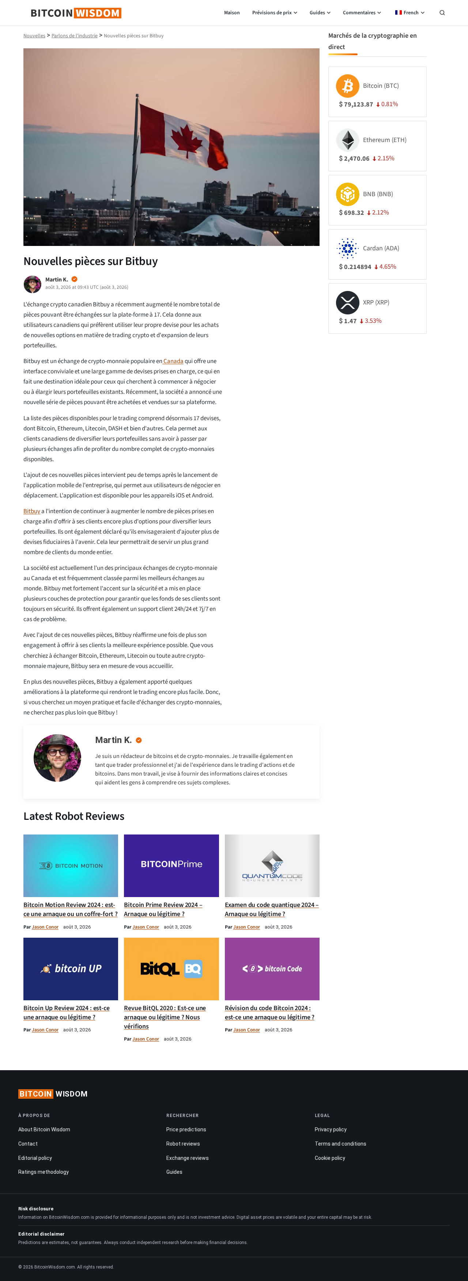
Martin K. (113, 740)
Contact (28, 1144)
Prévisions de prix (272, 12)
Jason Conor (45, 926)
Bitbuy (31, 511)
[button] (442, 13)
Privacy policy (331, 1129)
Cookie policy (330, 1158)
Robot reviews (183, 1144)
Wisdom (54, 1094)
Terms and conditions (340, 1144)
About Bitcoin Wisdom (44, 1129)
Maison (232, 12)
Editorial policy (35, 1158)
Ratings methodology (43, 1172)
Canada (173, 361)
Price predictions (186, 1129)
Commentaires (359, 12)
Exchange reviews (187, 1158)
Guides (317, 12)
